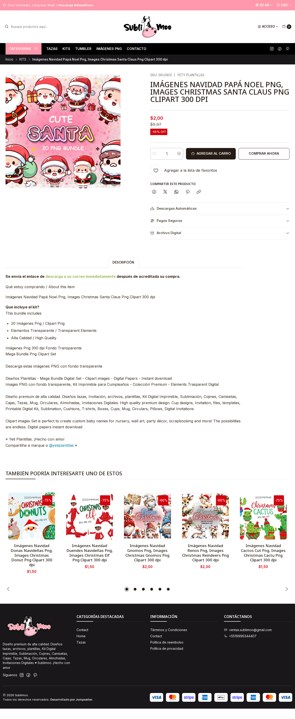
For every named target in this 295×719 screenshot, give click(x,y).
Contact (82, 630)
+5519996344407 (243, 636)
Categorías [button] (20, 49)
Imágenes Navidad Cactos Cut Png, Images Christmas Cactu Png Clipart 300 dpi (263, 553)
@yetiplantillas (61, 445)
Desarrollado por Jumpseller (71, 699)
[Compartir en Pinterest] (188, 192)
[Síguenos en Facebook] (279, 49)
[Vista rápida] (46, 514)
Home (81, 636)
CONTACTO (136, 49)
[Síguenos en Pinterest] (287, 49)
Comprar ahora (264, 153)
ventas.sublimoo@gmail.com (250, 630)
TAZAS (52, 49)
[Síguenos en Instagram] (272, 49)
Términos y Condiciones (168, 630)
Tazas (81, 642)
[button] (127, 589)
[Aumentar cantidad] (179, 153)
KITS (66, 49)
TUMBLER (83, 49)
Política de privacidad (166, 648)
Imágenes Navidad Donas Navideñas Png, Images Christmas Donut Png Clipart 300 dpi (32, 555)
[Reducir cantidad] (154, 153)
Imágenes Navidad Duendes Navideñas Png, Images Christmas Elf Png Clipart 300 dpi (89, 553)
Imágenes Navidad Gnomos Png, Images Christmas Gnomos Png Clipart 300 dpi (147, 553)
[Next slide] (286, 589)
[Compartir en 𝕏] (165, 192)
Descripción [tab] (123, 262)
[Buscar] (7, 26)
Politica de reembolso (166, 642)
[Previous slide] (9, 589)
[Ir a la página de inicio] (147, 27)
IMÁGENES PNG (109, 49)
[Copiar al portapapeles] (199, 192)
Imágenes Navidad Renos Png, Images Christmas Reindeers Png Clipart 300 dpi (205, 553)
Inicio (9, 59)
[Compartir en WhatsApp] (176, 192)
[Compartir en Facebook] (154, 192)
